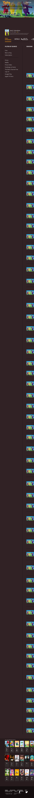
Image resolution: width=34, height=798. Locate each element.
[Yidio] (6, 2)
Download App (8, 791)
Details (17, 39)
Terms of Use (9, 794)
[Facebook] (19, 792)
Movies (14, 13)
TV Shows (6, 13)
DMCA (15, 794)
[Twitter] (26, 792)
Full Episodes (8, 39)
